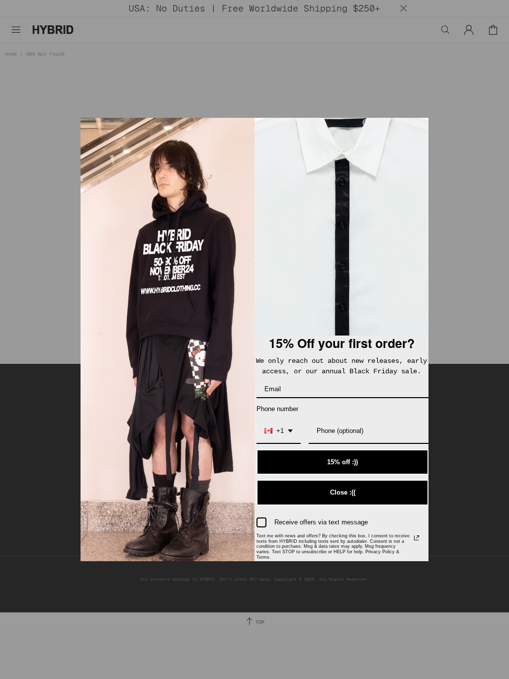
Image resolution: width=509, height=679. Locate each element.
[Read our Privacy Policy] (417, 538)
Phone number (277, 409)
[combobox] (278, 431)
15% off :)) (342, 462)
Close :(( (342, 492)
